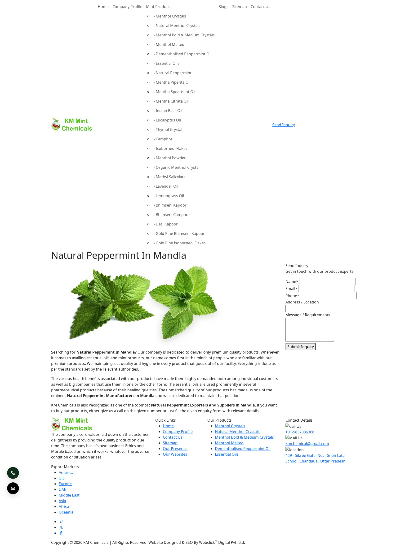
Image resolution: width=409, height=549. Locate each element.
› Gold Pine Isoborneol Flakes (180, 243)
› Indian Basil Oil (168, 110)
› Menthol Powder (170, 157)
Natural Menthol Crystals (237, 431)
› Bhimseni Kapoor (170, 205)
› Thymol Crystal (168, 129)
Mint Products (159, 6)
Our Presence (175, 448)
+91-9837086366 (299, 432)
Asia (62, 500)
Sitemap (239, 6)
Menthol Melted (229, 442)
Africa (64, 506)
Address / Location (302, 302)
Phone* (292, 295)
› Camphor (163, 139)
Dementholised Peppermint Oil (243, 448)
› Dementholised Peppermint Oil (182, 53)
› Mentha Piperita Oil (172, 82)
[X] (61, 527)
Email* (291, 288)
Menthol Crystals (230, 425)
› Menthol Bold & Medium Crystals (184, 35)
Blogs (223, 6)
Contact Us (260, 6)
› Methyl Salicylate (170, 176)
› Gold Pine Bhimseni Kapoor (179, 233)
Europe (65, 483)
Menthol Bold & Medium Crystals (244, 437)
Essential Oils (227, 454)
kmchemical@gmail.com (307, 443)
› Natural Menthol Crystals (177, 25)
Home (103, 6)
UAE (62, 489)
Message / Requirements (307, 314)
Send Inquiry (283, 124)
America (66, 472)
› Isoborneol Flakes (170, 148)
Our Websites (175, 454)
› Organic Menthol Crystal (177, 167)
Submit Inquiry (300, 346)
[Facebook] (61, 533)
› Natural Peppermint (172, 72)
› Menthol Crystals (170, 16)
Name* (291, 281)
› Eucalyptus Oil (167, 120)
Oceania (66, 512)
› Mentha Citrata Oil (171, 101)
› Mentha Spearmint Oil (174, 91)
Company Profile (127, 6)
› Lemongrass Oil (169, 195)
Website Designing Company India (276, 542)
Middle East (69, 495)
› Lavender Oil (166, 186)
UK (61, 478)
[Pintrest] (61, 521)
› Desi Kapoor (166, 224)
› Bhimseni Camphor (172, 214)
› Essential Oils (166, 63)
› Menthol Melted (169, 44)
